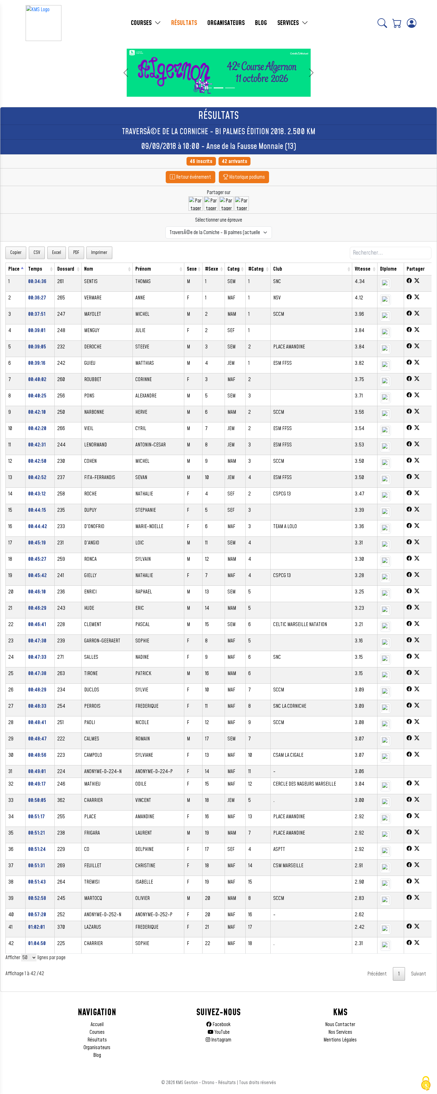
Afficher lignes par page (35, 957)
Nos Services (340, 1032)
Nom (88, 269)
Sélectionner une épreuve (218, 220)
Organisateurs (96, 1047)
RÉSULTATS (184, 23)
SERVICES (288, 23)
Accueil (97, 1024)
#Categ (256, 269)
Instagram (220, 1039)
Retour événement (193, 177)
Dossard (65, 269)
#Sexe (211, 269)
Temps (35, 269)
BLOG (261, 23)
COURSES (142, 23)
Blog (97, 1055)
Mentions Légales (340, 1039)
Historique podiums (246, 177)
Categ (233, 269)
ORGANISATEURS (226, 23)
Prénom (143, 269)
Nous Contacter (340, 1024)
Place (14, 269)
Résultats (97, 1039)
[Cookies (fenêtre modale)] (426, 1083)
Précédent (377, 973)
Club (277, 269)
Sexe (192, 269)
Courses (97, 1032)
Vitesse (362, 269)
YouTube (221, 1032)
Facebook (221, 1024)
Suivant (418, 973)
